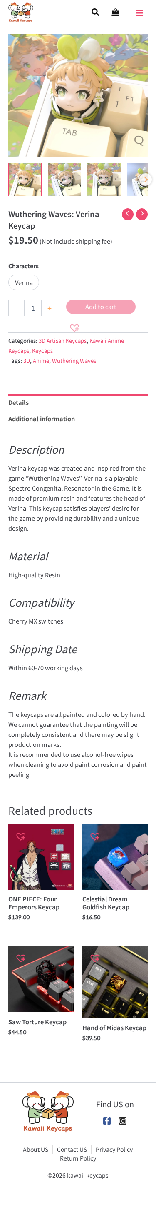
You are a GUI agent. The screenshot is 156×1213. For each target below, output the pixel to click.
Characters (23, 266)
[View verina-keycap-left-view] (64, 179)
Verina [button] (24, 282)
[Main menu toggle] (139, 10)
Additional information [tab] (41, 418)
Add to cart (100, 306)
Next (145, 179)
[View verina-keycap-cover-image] (25, 179)
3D (26, 360)
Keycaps (42, 350)
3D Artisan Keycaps (63, 340)
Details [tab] (18, 402)
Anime (41, 360)
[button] (96, 12)
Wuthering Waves (74, 360)
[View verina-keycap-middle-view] (104, 179)
